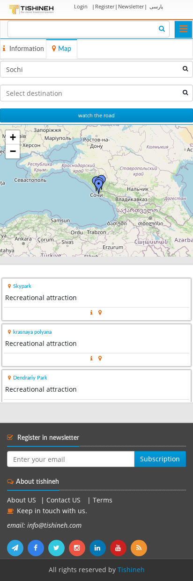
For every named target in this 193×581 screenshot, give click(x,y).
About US (21, 500)
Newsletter (131, 6)
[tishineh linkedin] (99, 548)
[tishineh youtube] (120, 548)
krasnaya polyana (32, 332)
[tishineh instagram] (79, 548)
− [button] (13, 151)
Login (81, 6)
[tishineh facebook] (38, 548)
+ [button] (13, 137)
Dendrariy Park (30, 377)
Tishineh (131, 570)
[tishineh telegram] (17, 548)
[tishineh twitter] (58, 548)
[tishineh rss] (140, 548)
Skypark (22, 286)
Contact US (64, 500)
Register (104, 6)
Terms (102, 500)
